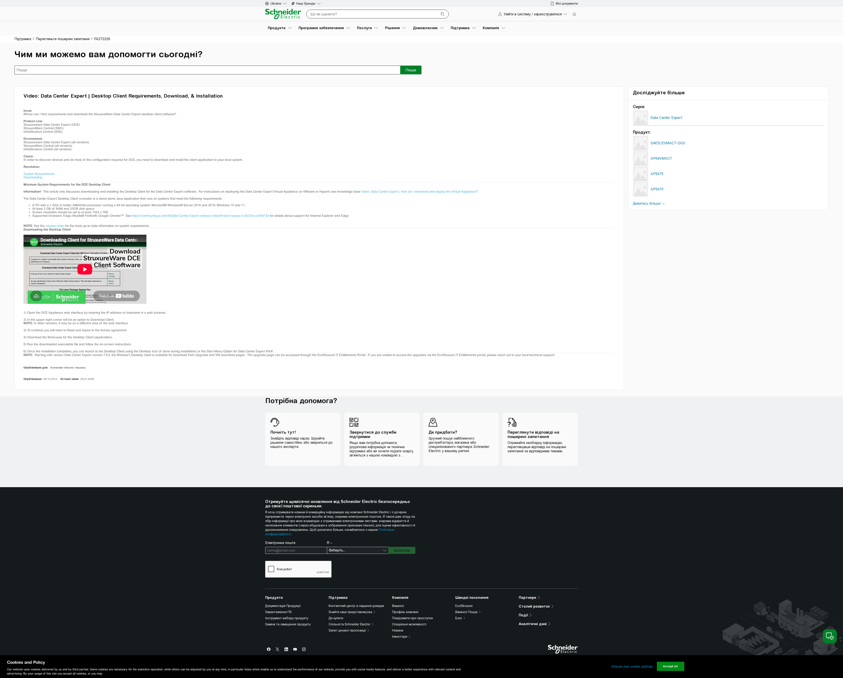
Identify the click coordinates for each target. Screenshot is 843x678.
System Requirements (38, 173)
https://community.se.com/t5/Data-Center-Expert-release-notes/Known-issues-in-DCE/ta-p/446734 (200, 215)
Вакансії (398, 606)
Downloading (32, 177)
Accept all (670, 666)
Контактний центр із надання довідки (356, 606)
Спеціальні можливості (409, 624)
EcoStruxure (464, 606)
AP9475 (656, 174)
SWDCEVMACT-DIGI (667, 143)
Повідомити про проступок (412, 618)
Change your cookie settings (632, 666)
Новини (397, 630)
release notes (54, 225)
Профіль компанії (405, 612)
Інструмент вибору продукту (286, 618)
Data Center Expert (666, 118)
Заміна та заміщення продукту (288, 624)
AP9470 (656, 189)
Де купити (336, 618)
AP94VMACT (661, 158)
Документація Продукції (283, 606)
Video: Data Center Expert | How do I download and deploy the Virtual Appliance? (419, 191)
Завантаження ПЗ (278, 612)
